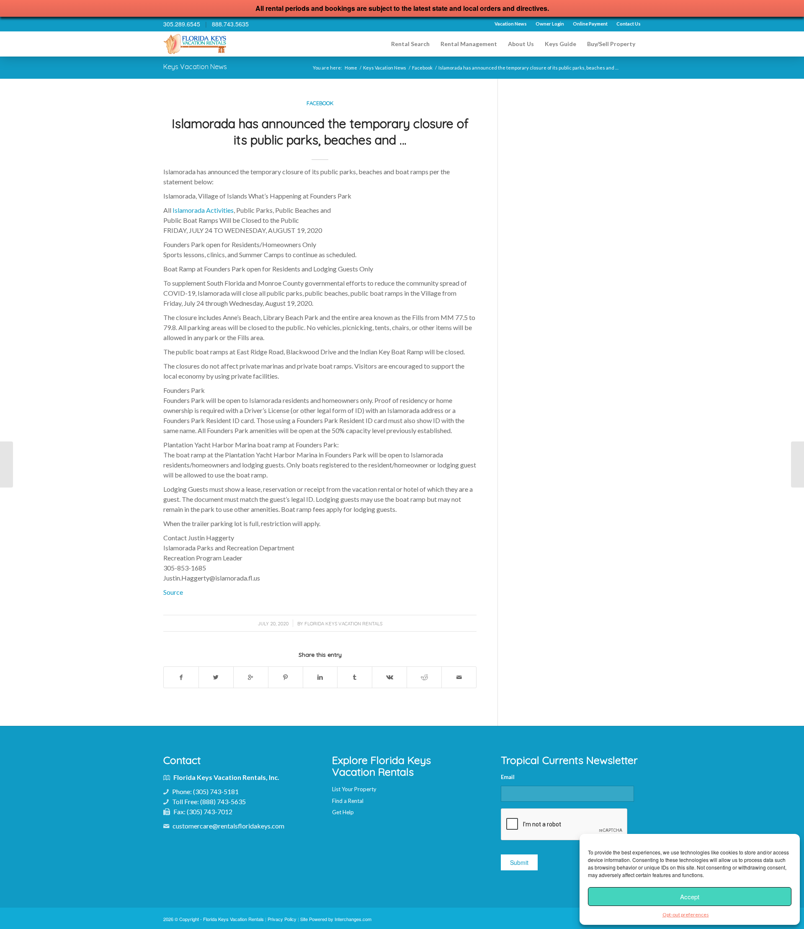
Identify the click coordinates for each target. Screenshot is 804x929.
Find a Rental (347, 800)
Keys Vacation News (195, 66)
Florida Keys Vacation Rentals (343, 624)
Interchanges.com (353, 919)
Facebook (422, 67)
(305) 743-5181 (216, 791)
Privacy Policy (282, 919)
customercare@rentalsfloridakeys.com (228, 826)
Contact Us (628, 23)
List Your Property (354, 789)
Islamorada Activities (203, 210)
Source (173, 592)
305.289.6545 (181, 24)
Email (508, 777)
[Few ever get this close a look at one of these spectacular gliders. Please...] (797, 464)
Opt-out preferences (685, 914)
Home (351, 67)
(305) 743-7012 (209, 811)
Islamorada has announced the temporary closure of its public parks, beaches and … (320, 132)
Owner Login (550, 23)
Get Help (343, 812)
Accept (689, 896)
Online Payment (590, 23)
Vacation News (511, 23)
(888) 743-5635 (223, 801)
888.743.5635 (230, 24)
